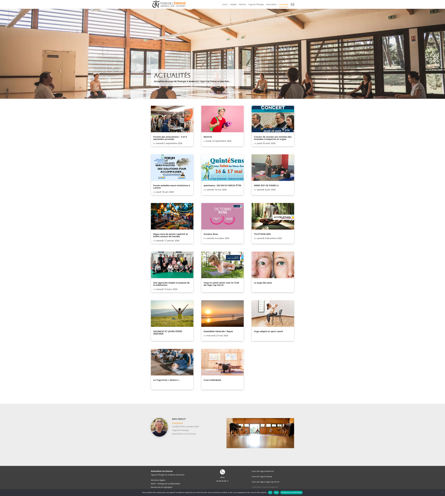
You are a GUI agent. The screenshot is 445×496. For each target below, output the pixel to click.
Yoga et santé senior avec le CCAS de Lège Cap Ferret (221, 283)
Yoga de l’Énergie (256, 4)
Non (276, 492)
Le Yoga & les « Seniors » (166, 380)
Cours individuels (212, 380)
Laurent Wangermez (270, 487)
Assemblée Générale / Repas (219, 331)
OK (270, 492)
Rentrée (208, 136)
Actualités (283, 4)
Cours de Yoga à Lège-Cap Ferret (265, 482)
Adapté (233, 4)
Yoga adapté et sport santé (268, 331)
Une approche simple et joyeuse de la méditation (171, 283)
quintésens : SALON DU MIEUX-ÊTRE (222, 185)
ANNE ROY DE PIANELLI (266, 185)
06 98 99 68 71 (222, 481)
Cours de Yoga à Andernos (263, 471)
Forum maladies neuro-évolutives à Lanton (171, 186)
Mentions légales (158, 480)
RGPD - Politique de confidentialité (165, 483)
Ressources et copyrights (161, 487)
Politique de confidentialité (291, 492)
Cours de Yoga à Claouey (262, 476)
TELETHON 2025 (262, 234)
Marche (242, 4)
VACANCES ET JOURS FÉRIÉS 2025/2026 (167, 332)
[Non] (442, 492)
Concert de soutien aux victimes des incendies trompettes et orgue (273, 137)
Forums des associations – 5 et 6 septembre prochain (170, 137)
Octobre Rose (211, 234)
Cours (224, 4)
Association (271, 4)
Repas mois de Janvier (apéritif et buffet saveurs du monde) (170, 235)
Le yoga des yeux (263, 282)
